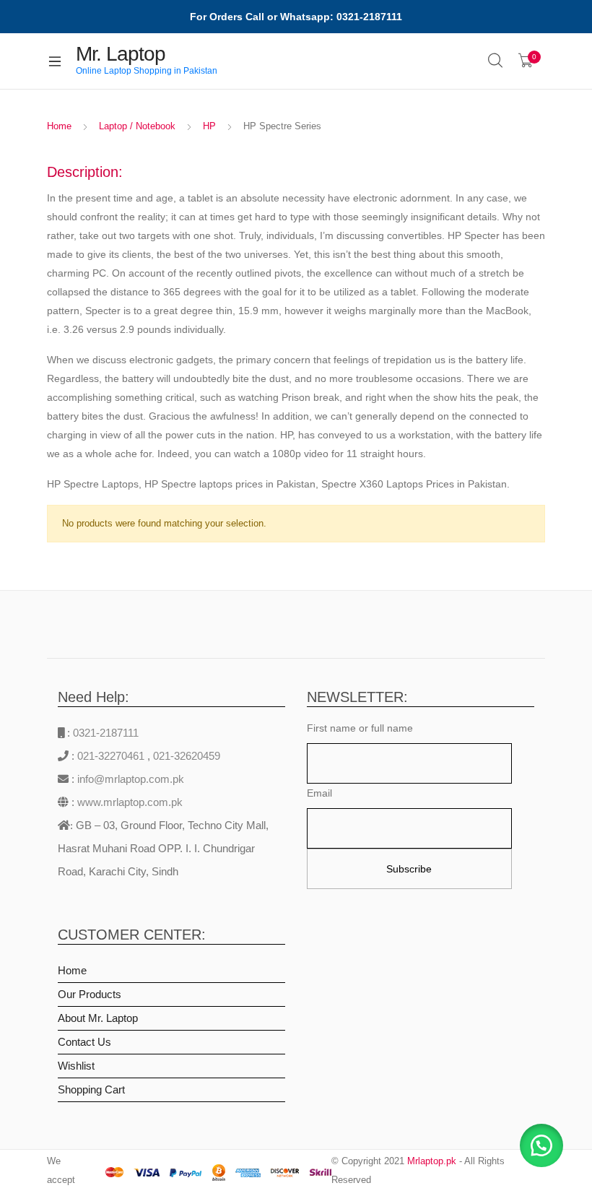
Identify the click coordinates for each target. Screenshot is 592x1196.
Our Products (89, 994)
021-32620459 (186, 756)
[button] (541, 1145)
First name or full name (360, 728)
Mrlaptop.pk (431, 1161)
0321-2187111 (106, 733)
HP (209, 126)
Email (319, 793)
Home (59, 126)
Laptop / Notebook (137, 126)
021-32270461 (112, 756)
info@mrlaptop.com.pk (129, 779)
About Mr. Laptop (98, 1018)
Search (496, 60)
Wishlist (76, 1066)
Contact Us (84, 1042)
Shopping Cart (91, 1089)
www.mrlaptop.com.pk (128, 802)
